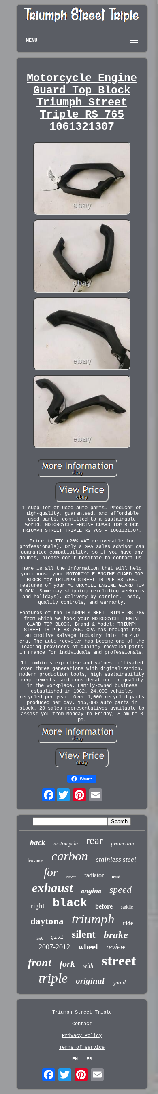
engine (91, 891)
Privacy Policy (82, 1036)
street (119, 961)
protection (122, 844)
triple (53, 978)
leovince (35, 860)
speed (120, 889)
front (39, 962)
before (104, 906)
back (37, 842)
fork (67, 964)
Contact (82, 1024)
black (70, 903)
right (38, 906)
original (90, 981)
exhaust (52, 888)
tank (39, 938)
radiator (94, 875)
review (116, 946)
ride (128, 923)
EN (75, 1059)
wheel (88, 946)
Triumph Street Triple (82, 1012)
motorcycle (65, 844)
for (51, 872)
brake (116, 934)
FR (89, 1059)
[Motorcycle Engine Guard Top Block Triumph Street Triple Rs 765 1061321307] (82, 179)
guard (119, 983)
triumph (93, 919)
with (88, 965)
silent (84, 934)
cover (71, 876)
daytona (47, 921)
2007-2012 (54, 947)
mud (116, 876)
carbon (69, 856)
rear (94, 841)
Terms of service (82, 1047)
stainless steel (116, 859)
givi (57, 937)
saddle (127, 907)
